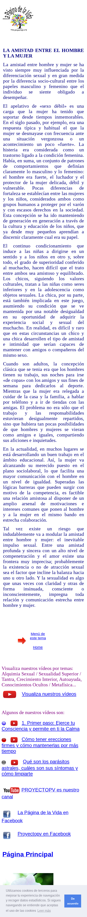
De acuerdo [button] (73, 901)
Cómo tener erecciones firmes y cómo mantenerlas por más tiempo (40, 745)
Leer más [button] (44, 910)
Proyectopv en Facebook (44, 833)
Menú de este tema (38, 636)
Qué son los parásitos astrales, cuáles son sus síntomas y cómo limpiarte (40, 767)
